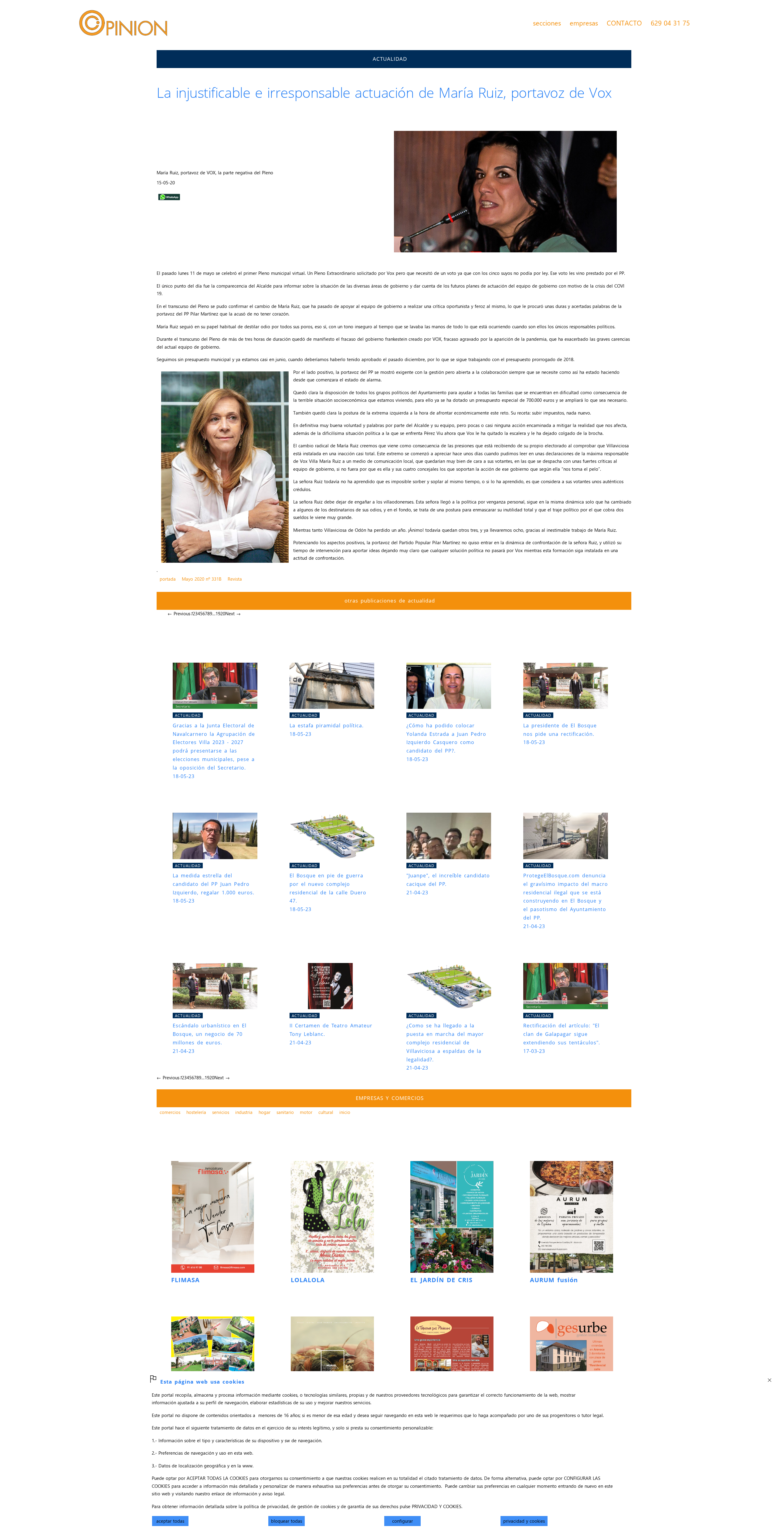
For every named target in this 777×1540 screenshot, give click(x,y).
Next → (233, 613)
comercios (170, 1112)
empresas (584, 22)
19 (217, 613)
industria (244, 1112)
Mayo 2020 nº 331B (202, 579)
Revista (235, 579)
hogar (264, 1112)
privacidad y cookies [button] (524, 1521)
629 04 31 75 (670, 22)
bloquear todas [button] (286, 1521)
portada (168, 579)
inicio (344, 1112)
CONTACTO (624, 22)
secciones (547, 22)
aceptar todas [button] (170, 1521)
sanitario (285, 1112)
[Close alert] (769, 1378)
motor (306, 1112)
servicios (220, 1112)
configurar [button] (402, 1521)
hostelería (196, 1112)
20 (222, 613)
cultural (325, 1112)
